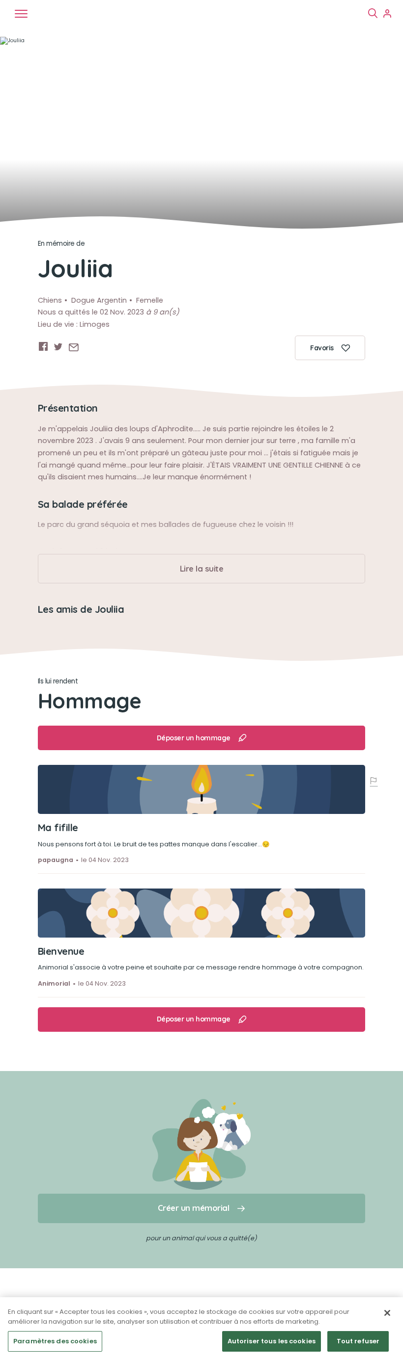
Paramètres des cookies (55, 1341)
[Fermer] (387, 1313)
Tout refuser (358, 1341)
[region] (201, 1328)
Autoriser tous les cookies (272, 1341)
